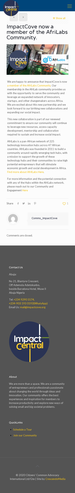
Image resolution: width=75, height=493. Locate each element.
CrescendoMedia (55, 479)
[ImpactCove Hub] (11, 5)
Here (25, 190)
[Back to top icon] (37, 466)
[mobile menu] (69, 6)
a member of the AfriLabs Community (29, 85)
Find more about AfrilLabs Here (25, 172)
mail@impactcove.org (32, 307)
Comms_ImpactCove (44, 218)
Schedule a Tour (22, 429)
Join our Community (25, 435)
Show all (60, 18)
